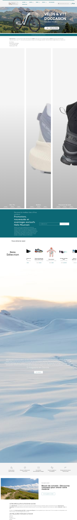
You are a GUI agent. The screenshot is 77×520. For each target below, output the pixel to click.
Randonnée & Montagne (14, 43)
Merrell (10, 519)
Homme (30, 2)
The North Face (12, 518)
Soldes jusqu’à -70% (13, 45)
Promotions (24, 4)
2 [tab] (68, 30)
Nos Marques (51, 2)
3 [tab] (70, 30)
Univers (23, 2)
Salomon (11, 515)
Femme (37, 2)
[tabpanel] (38, 19)
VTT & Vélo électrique (13, 44)
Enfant (43, 2)
